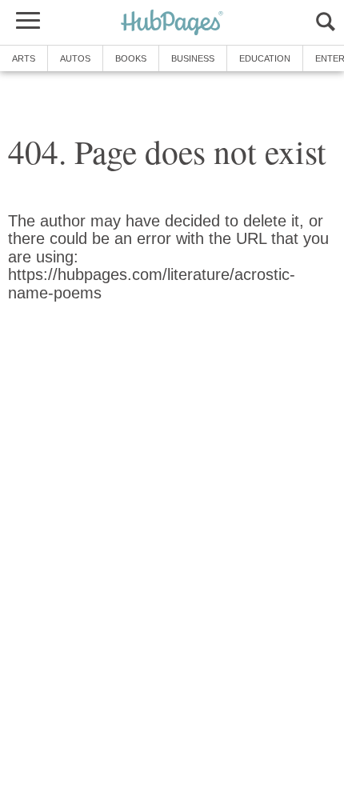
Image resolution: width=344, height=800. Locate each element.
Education (264, 58)
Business (192, 58)
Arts (23, 58)
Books (130, 58)
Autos (75, 58)
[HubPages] (172, 24)
